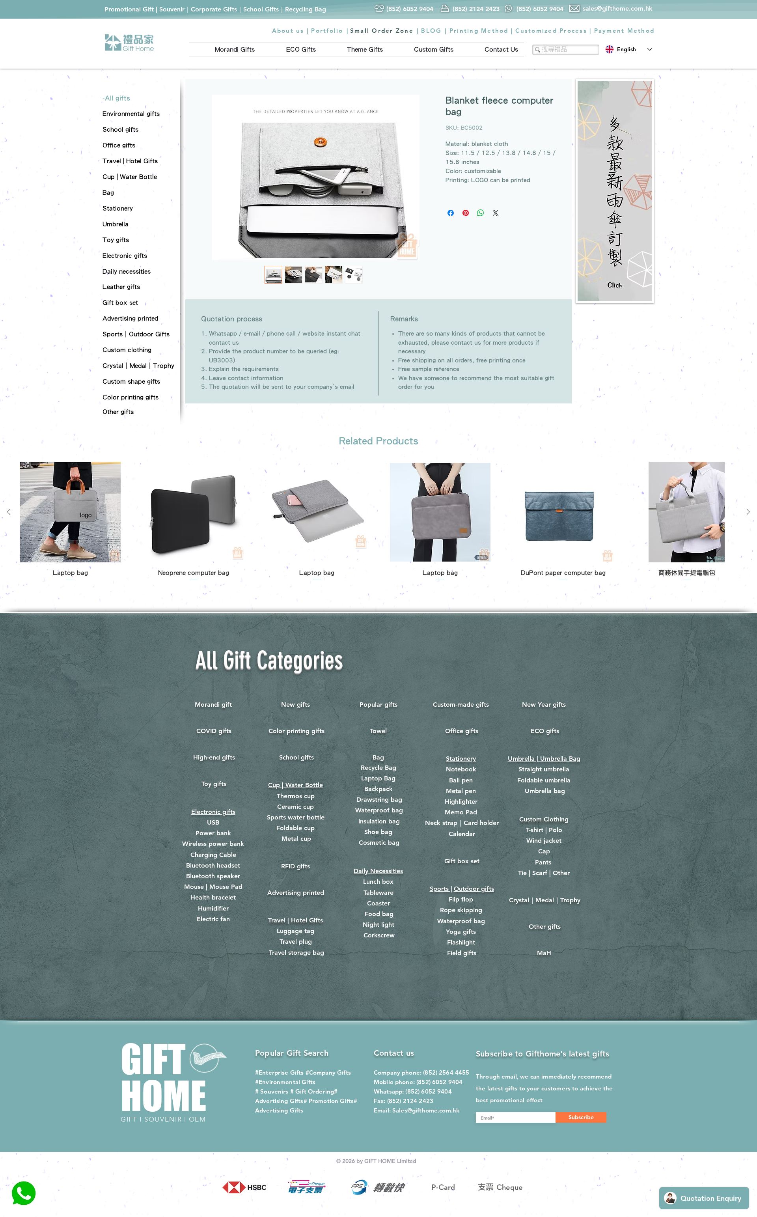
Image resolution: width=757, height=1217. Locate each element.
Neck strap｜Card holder (462, 823)
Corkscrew (379, 935)
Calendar (462, 834)
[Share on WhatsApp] (480, 213)
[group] (378, 521)
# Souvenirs (272, 1091)
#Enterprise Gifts (279, 1072)
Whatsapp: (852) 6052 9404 (413, 1091)
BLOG (431, 30)
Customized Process (551, 30)
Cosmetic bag (379, 842)
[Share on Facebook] (450, 213)
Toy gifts (213, 784)
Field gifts (461, 953)
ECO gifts (545, 731)
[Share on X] (495, 213)
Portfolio (327, 30)
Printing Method (479, 30)
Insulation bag (379, 821)
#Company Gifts (328, 1072)
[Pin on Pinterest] (465, 213)
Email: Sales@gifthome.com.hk (416, 1110)
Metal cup (296, 838)
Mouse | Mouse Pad (213, 886)
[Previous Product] (8, 512)
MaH (544, 953)
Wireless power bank (213, 843)
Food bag (379, 914)
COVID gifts (213, 731)
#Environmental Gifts (285, 1082)
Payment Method (624, 30)
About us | (290, 30)
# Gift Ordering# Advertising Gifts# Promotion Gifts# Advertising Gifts (306, 1101)
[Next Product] (748, 512)
